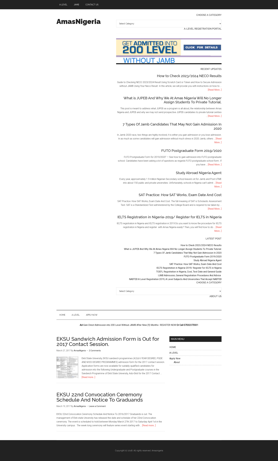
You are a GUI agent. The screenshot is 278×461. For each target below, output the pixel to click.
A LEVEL (173, 352)
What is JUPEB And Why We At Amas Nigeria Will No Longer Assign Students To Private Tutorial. (173, 100)
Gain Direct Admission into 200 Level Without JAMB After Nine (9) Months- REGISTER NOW (129, 325)
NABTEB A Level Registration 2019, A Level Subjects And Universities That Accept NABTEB (175, 279)
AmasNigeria (78, 21)
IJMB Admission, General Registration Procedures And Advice (190, 275)
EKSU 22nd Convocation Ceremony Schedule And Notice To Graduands (99, 397)
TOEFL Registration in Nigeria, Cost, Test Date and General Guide (189, 271)
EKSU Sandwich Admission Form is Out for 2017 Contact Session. (107, 341)
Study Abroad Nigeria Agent (199, 173)
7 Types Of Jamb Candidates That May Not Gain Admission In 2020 (172, 126)
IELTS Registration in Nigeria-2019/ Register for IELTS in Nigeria (169, 217)
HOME (172, 347)
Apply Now (174, 358)
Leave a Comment (97, 406)
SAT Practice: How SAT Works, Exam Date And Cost (180, 195)
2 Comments (95, 350)
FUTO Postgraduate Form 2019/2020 (191, 151)
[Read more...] (88, 377)
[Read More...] (215, 89)
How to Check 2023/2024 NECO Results (189, 76)
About (177, 362)
